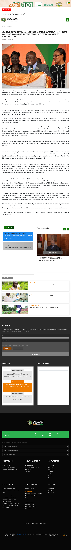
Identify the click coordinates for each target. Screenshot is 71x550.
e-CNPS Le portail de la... (9, 497)
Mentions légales (22, 534)
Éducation (51, 469)
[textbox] (35, 446)
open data (35, 523)
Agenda (9, 227)
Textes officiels (29, 502)
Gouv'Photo (51, 488)
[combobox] (35, 446)
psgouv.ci (43, 523)
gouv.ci (27, 523)
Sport (49, 478)
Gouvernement (29, 465)
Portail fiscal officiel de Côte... (11, 503)
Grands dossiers (29, 488)
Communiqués (29, 508)
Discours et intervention (9, 467)
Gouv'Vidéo (51, 490)
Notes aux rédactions (31, 495)
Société (50, 475)
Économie (50, 467)
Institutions (28, 469)
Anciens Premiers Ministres (10, 469)
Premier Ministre (7, 465)
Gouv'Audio (51, 493)
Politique (50, 471)
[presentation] (64, 229)
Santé (49, 473)
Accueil (3, 26)
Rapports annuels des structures (34, 493)
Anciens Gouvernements (32, 467)
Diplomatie (51, 465)
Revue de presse (30, 504)
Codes (27, 500)
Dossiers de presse (30, 498)
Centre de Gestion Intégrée (10, 488)
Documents (29, 491)
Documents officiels (30, 506)
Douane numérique (8, 495)
